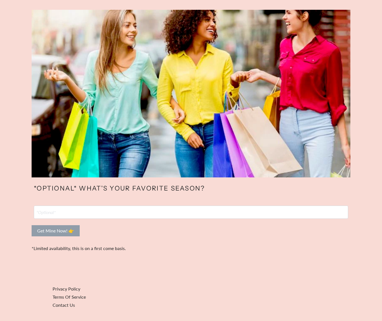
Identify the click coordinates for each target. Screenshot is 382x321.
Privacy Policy (66, 288)
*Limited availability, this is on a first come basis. (79, 248)
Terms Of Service (69, 296)
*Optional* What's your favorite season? (119, 188)
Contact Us (64, 305)
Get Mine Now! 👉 (55, 230)
